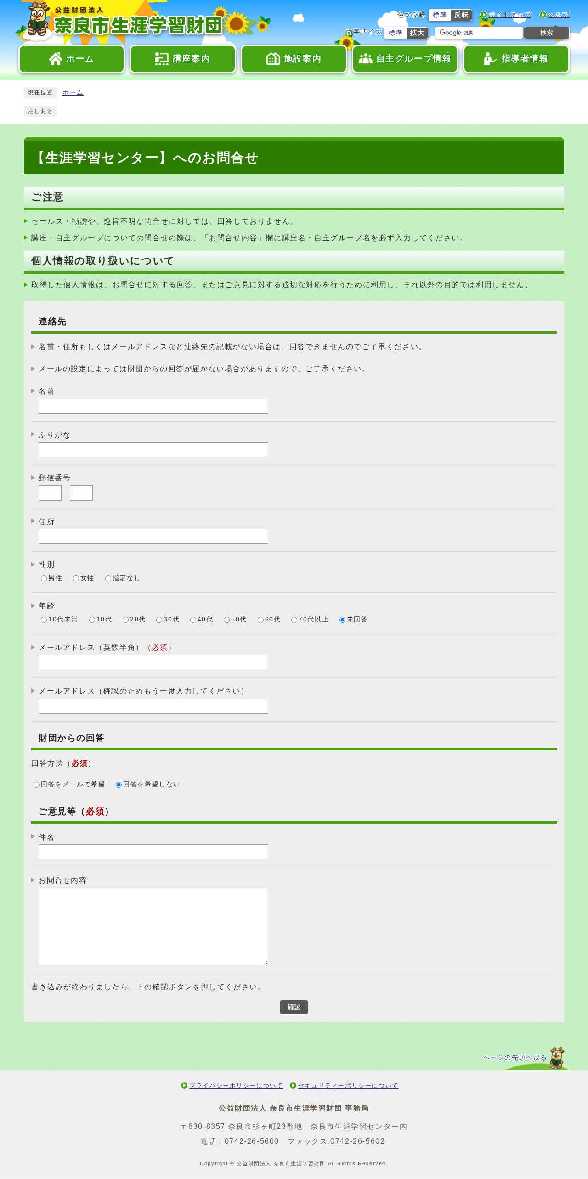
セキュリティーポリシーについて (348, 1085)
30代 (172, 619)
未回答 (357, 619)
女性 (87, 578)
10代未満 (63, 619)
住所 (47, 521)
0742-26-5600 (252, 1141)
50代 (239, 619)
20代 (138, 619)
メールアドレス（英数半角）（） (107, 647)
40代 (206, 619)
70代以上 (314, 619)
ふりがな (55, 435)
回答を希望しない (152, 784)
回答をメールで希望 (73, 784)
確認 (294, 1007)
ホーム (73, 92)
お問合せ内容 (63, 880)
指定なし (127, 578)
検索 (546, 32)
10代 (104, 619)
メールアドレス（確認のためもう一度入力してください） (144, 691)
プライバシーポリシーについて (236, 1085)
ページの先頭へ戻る (515, 1057)
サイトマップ (510, 14)
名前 (47, 391)
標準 (440, 14)
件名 (47, 837)
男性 (55, 578)
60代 (273, 619)
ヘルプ (559, 14)
